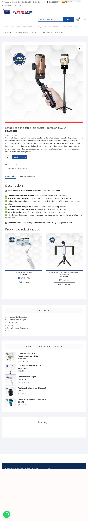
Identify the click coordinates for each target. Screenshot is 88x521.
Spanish (68, 2)
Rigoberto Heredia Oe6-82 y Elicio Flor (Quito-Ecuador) (24, 2)
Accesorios (21, 33)
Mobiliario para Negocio (17, 320)
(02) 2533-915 (54, 2)
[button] (79, 49)
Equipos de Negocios (48, 27)
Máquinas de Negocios (16, 317)
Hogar (34, 33)
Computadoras (70, 27)
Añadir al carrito (20, 157)
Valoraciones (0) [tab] (27, 176)
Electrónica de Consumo (17, 328)
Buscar (68, 19)
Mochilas (59, 33)
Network (7, 33)
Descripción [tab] (10, 176)
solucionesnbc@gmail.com (14, 5)
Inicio (5, 27)
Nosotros (15, 27)
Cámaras (46, 33)
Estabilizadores (21, 168)
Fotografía (28, 27)
